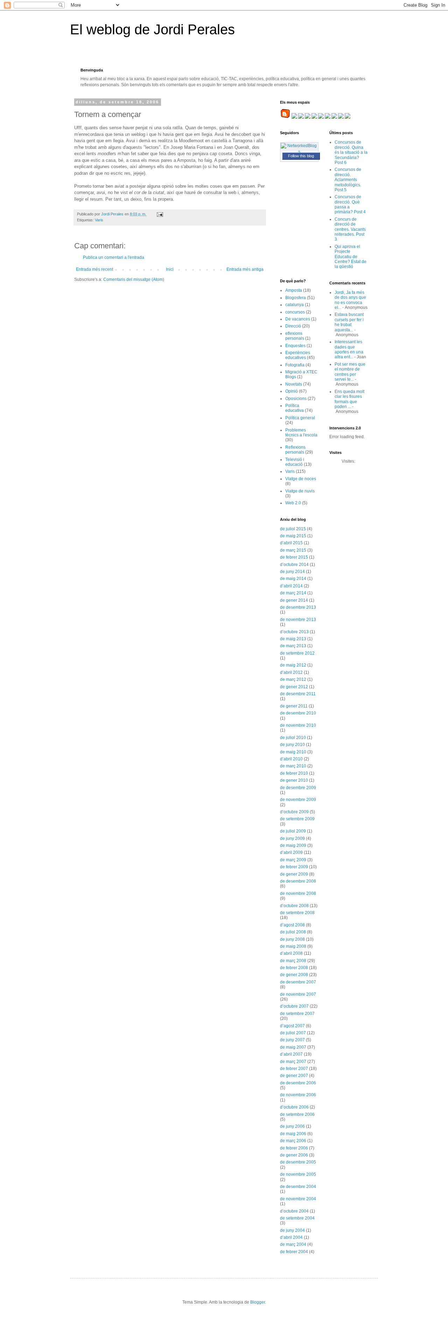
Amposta (293, 290)
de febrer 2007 (294, 1068)
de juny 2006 (292, 1126)
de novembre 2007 (298, 994)
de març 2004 (293, 1244)
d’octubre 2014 (294, 564)
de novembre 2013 (298, 619)
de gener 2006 (294, 1155)
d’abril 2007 (291, 1054)
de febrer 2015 (294, 557)
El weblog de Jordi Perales (152, 29)
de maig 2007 (293, 1047)
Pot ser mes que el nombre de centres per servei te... (350, 372)
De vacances (297, 319)
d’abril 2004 (291, 1237)
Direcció (293, 326)
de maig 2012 (293, 665)
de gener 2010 (294, 780)
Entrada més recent (94, 269)
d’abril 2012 (291, 672)
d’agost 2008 (292, 925)
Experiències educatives (297, 355)
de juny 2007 (292, 1039)
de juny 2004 (292, 1230)
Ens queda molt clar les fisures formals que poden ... (349, 399)
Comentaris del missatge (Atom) (133, 279)
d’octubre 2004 (294, 1211)
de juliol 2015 (293, 528)
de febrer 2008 (294, 967)
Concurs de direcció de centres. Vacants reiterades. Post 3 (350, 229)
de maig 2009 (293, 845)
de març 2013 (293, 645)
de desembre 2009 (298, 787)
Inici (170, 269)
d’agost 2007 (292, 1025)
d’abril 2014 (291, 585)
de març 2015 (293, 550)
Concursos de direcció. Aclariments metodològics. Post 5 (348, 179)
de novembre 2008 (298, 893)
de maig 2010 (293, 752)
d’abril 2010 (291, 759)
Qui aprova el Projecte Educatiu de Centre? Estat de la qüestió (350, 256)
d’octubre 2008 (294, 905)
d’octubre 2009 (294, 811)
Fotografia (294, 364)
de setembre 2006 (297, 1114)
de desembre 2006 (298, 1082)
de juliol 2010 (293, 737)
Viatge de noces (300, 478)
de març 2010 (293, 766)
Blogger (257, 1302)
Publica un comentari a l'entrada (113, 257)
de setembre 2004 (297, 1218)
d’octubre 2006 (294, 1107)
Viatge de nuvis (300, 491)
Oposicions (296, 398)
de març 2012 (293, 679)
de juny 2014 (292, 571)
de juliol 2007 (293, 1032)
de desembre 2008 (298, 881)
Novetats (293, 384)
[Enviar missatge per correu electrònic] (159, 214)
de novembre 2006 (298, 1094)
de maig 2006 (293, 1133)
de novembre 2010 (298, 725)
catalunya (294, 304)
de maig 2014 (293, 578)
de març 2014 (293, 593)
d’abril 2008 (291, 953)
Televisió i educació (294, 462)
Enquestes (295, 345)
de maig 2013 (293, 638)
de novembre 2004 (298, 1198)
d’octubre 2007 (294, 1006)
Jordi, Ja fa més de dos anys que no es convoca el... (350, 300)
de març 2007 (293, 1061)
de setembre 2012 (297, 653)
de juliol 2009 (293, 831)
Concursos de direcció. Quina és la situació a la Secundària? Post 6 (351, 152)
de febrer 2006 (294, 1148)
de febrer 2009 (294, 866)
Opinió (291, 391)
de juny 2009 (292, 838)
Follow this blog (301, 156)
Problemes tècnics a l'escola (301, 432)
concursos (295, 312)
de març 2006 (293, 1140)
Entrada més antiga (245, 269)
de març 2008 (293, 960)
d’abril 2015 (291, 542)
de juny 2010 (292, 744)
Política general (300, 417)
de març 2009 (293, 859)
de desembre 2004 (298, 1186)
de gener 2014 (294, 600)
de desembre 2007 (298, 982)
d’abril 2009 (291, 852)
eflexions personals (294, 336)
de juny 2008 (292, 939)
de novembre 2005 (298, 1174)
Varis (99, 220)
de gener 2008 (294, 974)
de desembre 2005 (298, 1162)
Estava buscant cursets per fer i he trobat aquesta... (349, 322)
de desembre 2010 (298, 713)
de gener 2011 (294, 706)
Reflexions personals (295, 450)
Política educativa (294, 408)
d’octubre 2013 (294, 631)
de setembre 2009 (297, 818)
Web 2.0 (293, 502)
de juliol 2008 (293, 932)
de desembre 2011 (298, 693)
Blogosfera (295, 297)
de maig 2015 (293, 535)
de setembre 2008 (297, 912)
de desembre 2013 (298, 607)
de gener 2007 (294, 1075)
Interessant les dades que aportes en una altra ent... (349, 349)
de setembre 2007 (297, 1013)
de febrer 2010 (294, 773)
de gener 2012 (294, 686)
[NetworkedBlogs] (299, 151)
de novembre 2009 (298, 799)
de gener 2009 (294, 874)
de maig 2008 (293, 946)
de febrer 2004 (294, 1251)
